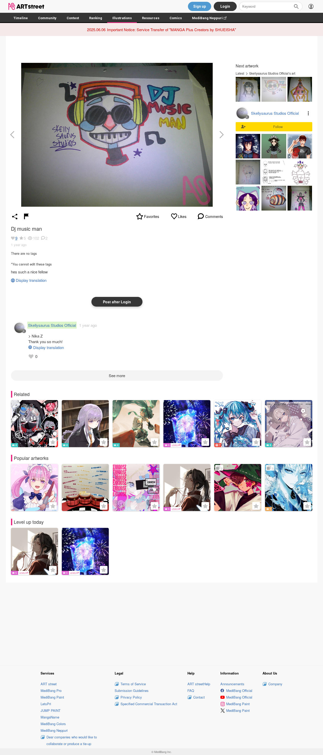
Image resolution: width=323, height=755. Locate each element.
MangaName (50, 717)
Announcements (232, 683)
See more (117, 375)
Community (47, 18)
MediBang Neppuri (212, 18)
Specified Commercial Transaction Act (149, 703)
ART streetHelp (198, 683)
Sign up (199, 6)
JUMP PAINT (51, 710)
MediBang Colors (53, 723)
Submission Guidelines (132, 690)
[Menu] (311, 6)
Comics (176, 18)
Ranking (95, 18)
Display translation (31, 280)
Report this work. (26, 216)
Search (296, 6)
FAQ (190, 690)
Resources (150, 18)
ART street (49, 683)
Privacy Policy (131, 697)
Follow (278, 126)
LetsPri (46, 703)
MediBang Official (239, 690)
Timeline (21, 18)
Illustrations (122, 18)
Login (225, 6)
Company (275, 683)
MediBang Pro (51, 690)
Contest (73, 18)
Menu (308, 113)
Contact (199, 697)
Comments (214, 216)
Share (15, 216)
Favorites (151, 216)
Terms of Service (133, 683)
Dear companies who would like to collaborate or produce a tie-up (71, 740)
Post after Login (117, 301)
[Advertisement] (161, 623)
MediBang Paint (52, 697)
